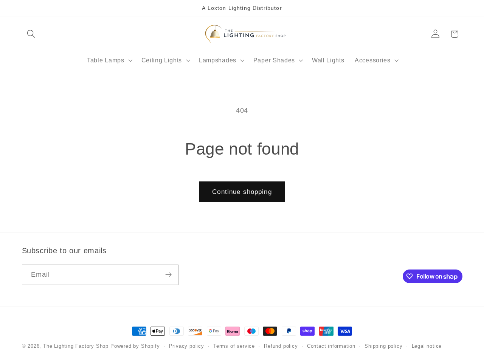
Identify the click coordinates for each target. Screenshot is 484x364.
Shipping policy (383, 346)
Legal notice (427, 346)
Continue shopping (242, 191)
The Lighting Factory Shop (76, 346)
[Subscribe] (168, 275)
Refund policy (281, 346)
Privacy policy (186, 346)
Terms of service (234, 346)
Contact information (331, 346)
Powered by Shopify (135, 346)
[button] (31, 34)
